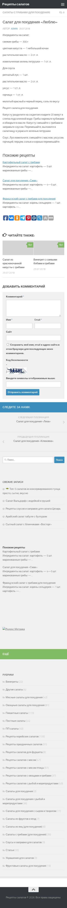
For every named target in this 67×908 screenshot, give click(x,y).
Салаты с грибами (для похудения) (26, 12)
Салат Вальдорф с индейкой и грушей (28, 500)
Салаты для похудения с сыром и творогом (31, 811)
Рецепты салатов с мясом (21, 760)
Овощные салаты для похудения (25, 705)
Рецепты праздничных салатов (24, 744)
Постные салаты (15, 720)
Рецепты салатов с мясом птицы (25, 767)
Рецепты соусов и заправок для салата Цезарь (33, 508)
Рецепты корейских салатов (22, 736)
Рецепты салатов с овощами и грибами (28, 775)
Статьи (10, 850)
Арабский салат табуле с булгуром (26, 516)
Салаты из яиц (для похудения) (24, 826)
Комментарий (15, 296)
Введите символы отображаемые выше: (30, 378)
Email (38, 319)
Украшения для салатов (20, 858)
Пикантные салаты (17, 713)
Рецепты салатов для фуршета (24, 752)
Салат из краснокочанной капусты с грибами (13, 263)
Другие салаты (14, 689)
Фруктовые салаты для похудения (26, 865)
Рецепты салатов (15, 4)
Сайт (9, 331)
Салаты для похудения (19, 791)
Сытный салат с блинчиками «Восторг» (29, 524)
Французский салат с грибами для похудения (29, 198)
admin (14, 28)
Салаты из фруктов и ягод (21, 818)
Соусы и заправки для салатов (24, 842)
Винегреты (12, 681)
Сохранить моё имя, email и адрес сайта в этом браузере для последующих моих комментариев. (33, 349)
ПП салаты (12, 728)
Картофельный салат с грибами (21, 162)
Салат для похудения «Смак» (20, 180)
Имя (9, 319)
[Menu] (62, 4)
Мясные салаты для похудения (24, 697)
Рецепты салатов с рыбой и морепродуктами (32, 783)
